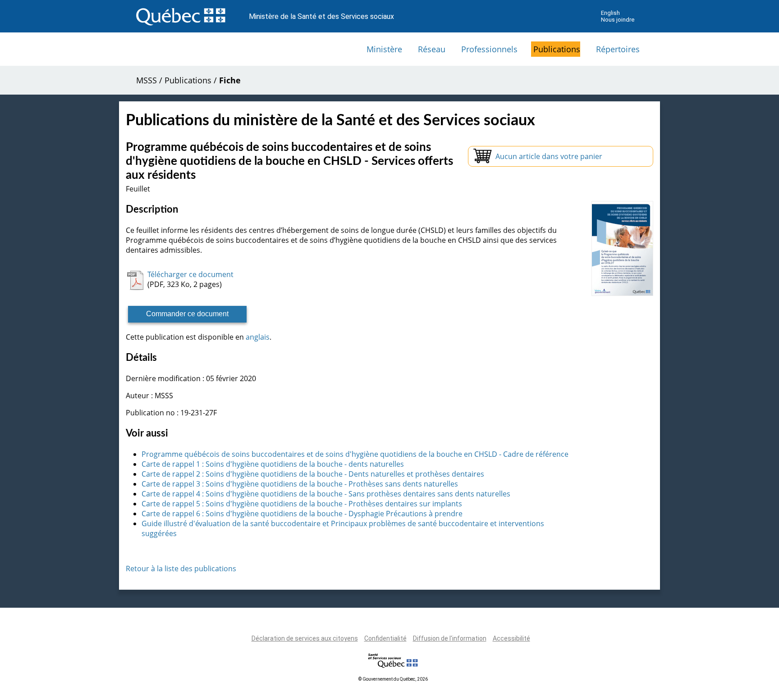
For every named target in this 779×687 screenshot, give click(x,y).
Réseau (431, 49)
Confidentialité (385, 638)
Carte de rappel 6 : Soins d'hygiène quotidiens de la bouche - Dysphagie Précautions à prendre (302, 514)
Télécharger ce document (190, 274)
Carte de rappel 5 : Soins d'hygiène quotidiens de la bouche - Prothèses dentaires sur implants (302, 504)
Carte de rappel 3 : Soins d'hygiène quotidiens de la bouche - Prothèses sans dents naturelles (300, 484)
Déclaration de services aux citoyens (305, 638)
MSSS (146, 80)
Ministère (384, 49)
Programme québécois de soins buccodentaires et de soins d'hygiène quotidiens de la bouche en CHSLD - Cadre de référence (355, 454)
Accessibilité (511, 638)
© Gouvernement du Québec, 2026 (393, 679)
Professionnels (489, 49)
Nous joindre (617, 19)
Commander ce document (187, 314)
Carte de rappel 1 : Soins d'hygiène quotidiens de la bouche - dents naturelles (273, 464)
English (610, 12)
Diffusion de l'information (449, 638)
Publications (556, 49)
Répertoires (618, 49)
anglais (258, 337)
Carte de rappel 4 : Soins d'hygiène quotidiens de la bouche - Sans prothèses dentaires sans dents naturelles (326, 494)
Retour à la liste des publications (181, 568)
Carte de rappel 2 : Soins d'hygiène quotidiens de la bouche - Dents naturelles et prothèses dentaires (313, 474)
